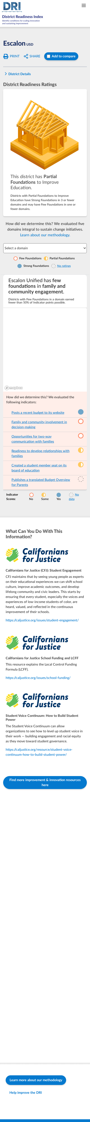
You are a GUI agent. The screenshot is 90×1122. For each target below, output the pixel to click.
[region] (45, 350)
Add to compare (64, 56)
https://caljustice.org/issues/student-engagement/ (42, 620)
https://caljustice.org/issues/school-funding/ (38, 678)
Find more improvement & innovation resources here (45, 782)
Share (35, 56)
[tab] (45, 152)
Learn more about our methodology (36, 1080)
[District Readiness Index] (23, 13)
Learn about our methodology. (45, 235)
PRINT (14, 56)
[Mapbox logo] (13, 388)
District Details (19, 74)
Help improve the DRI (25, 1092)
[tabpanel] (45, 389)
